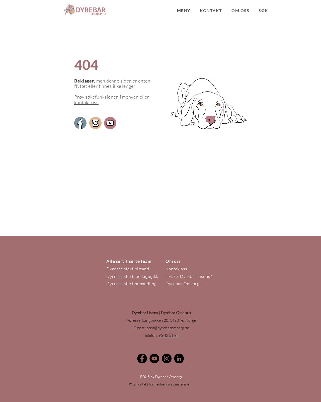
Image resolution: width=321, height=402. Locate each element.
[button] (183, 10)
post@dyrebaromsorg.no (167, 327)
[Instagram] (167, 358)
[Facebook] (142, 358)
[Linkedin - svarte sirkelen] (179, 358)
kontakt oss (86, 102)
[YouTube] (154, 358)
